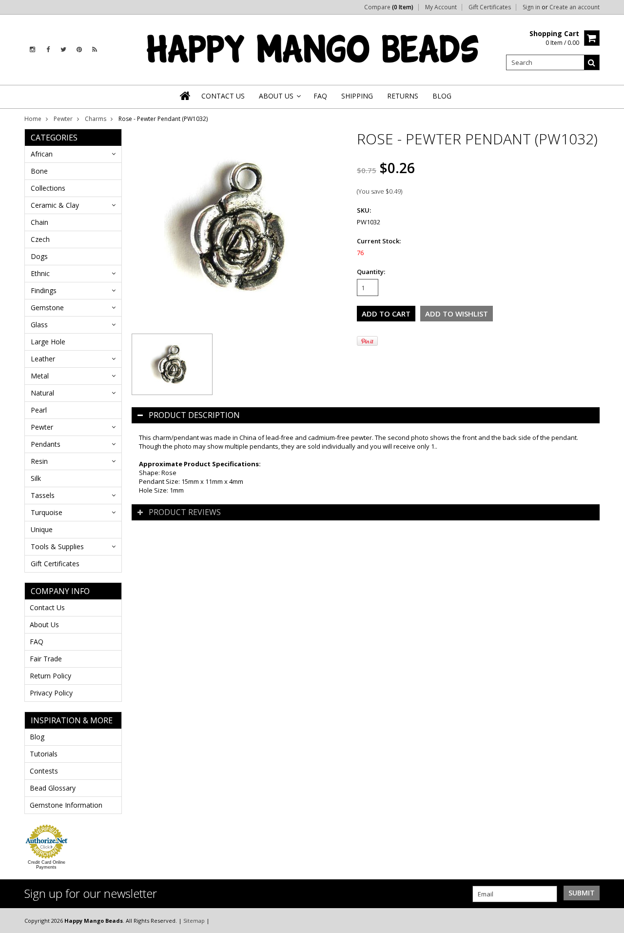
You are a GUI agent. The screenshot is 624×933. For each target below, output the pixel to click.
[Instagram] (32, 49)
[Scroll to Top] (609, 920)
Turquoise (46, 512)
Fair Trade (46, 658)
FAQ (36, 641)
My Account (441, 7)
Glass (39, 324)
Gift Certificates (489, 7)
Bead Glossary (53, 788)
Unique (42, 529)
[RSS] (94, 49)
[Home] (186, 95)
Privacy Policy (51, 692)
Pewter (63, 119)
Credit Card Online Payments (46, 865)
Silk (36, 478)
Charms (95, 119)
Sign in (531, 7)
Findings (44, 290)
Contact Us (47, 607)
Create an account (574, 7)
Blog (37, 736)
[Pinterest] (79, 49)
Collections (48, 188)
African (42, 154)
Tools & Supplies (57, 546)
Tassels (43, 495)
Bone (39, 171)
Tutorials (44, 753)
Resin (39, 461)
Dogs (39, 256)
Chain (39, 222)
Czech (40, 239)
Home (32, 119)
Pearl (39, 410)
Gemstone (47, 307)
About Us (44, 624)
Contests (44, 770)
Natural (42, 392)
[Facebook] (48, 49)
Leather (43, 358)
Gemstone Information (66, 805)
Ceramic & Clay (55, 205)
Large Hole (48, 341)
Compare (388, 7)
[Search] (592, 62)
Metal (40, 375)
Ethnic (40, 273)
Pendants (45, 444)
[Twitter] (63, 49)
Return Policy (50, 675)
